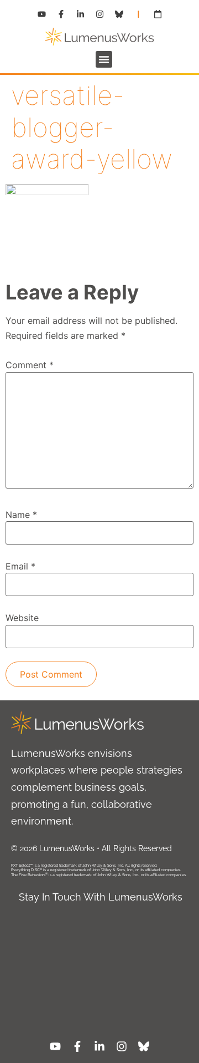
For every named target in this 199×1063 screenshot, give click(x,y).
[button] (104, 59)
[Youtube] (41, 14)
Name (21, 514)
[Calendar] (157, 14)
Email (20, 566)
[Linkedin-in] (80, 14)
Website (22, 617)
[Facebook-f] (61, 14)
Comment (30, 364)
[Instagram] (99, 14)
